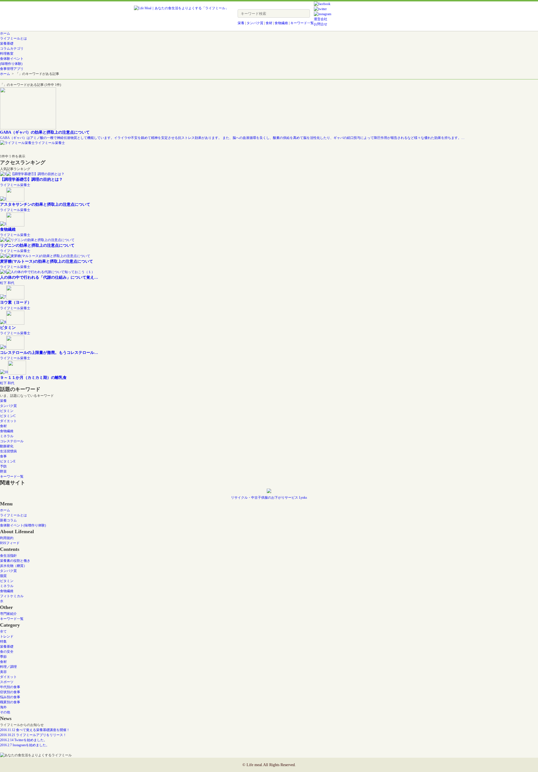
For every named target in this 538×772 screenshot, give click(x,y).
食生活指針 (8, 556)
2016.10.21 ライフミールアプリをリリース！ (33, 735)
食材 (269, 23)
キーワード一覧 (302, 23)
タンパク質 (255, 23)
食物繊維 (281, 23)
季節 (3, 657)
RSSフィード (10, 543)
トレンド (6, 636)
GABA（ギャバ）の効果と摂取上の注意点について (45, 132)
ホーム (5, 74)
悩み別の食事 (10, 697)
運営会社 (320, 19)
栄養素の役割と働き (15, 561)
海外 (3, 707)
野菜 (3, 471)
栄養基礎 (6, 647)
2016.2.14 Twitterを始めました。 (23, 740)
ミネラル (6, 436)
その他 (5, 712)
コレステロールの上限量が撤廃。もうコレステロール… (49, 352)
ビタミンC (8, 416)
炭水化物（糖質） (13, 566)
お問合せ (320, 24)
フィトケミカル (12, 596)
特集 (3, 641)
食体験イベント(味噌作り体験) (23, 525)
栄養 (241, 23)
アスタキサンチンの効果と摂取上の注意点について (45, 204)
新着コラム (8, 520)
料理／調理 (8, 667)
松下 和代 (7, 283)
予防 (3, 466)
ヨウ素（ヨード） (15, 302)
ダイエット (8, 421)
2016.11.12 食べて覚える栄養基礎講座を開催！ (35, 730)
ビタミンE (7, 461)
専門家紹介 (8, 614)
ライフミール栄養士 (50, 143)
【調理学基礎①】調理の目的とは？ (31, 179)
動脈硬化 (6, 446)
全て (3, 631)
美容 (3, 672)
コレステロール (12, 441)
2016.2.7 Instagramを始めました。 (24, 745)
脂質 (3, 576)
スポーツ (6, 682)
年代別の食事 (10, 687)
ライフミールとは (13, 515)
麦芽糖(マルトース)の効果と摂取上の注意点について (46, 261)
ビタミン (8, 327)
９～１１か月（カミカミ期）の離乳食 (33, 377)
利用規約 (6, 538)
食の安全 (6, 652)
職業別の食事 (10, 702)
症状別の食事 (10, 692)
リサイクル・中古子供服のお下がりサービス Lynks (269, 498)
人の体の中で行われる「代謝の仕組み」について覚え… (49, 277)
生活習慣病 (8, 451)
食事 (3, 456)
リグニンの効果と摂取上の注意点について (37, 245)
